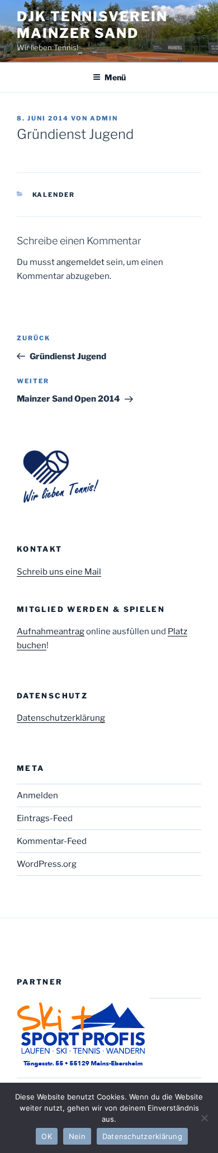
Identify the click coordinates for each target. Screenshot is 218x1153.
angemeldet (80, 262)
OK (46, 1136)
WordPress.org (47, 864)
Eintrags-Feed (45, 818)
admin (104, 118)
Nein (77, 1136)
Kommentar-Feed (52, 841)
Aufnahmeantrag (50, 631)
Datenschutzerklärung (61, 718)
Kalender (53, 195)
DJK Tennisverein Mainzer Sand (92, 24)
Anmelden (37, 795)
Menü (115, 77)
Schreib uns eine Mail (59, 572)
